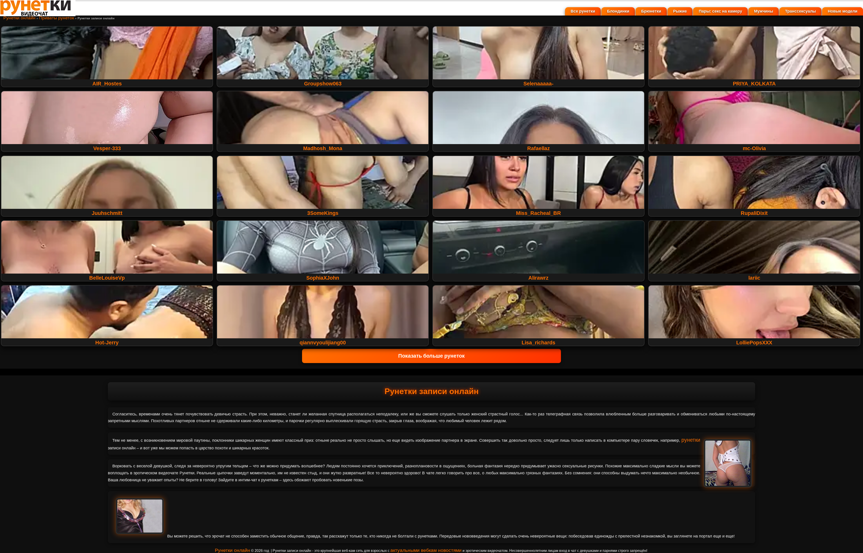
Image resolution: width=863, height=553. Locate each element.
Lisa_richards (538, 343)
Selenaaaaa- (538, 84)
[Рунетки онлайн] (38, 14)
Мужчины (763, 11)
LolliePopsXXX (754, 343)
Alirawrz (538, 278)
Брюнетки (651, 11)
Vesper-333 (107, 148)
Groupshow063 (323, 84)
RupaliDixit (754, 213)
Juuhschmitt (107, 213)
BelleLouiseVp (107, 278)
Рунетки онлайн (19, 18)
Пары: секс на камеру (720, 11)
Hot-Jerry (107, 343)
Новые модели (842, 11)
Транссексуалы (800, 11)
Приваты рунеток (56, 18)
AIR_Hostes (107, 84)
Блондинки (618, 11)
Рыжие (680, 11)
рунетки (690, 440)
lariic (754, 278)
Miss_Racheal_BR (538, 213)
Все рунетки (583, 11)
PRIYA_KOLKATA (754, 84)
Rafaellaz (538, 148)
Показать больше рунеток (431, 356)
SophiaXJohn (322, 278)
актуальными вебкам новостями (426, 550)
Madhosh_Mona (322, 148)
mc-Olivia (754, 148)
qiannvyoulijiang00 (323, 343)
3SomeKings (322, 213)
